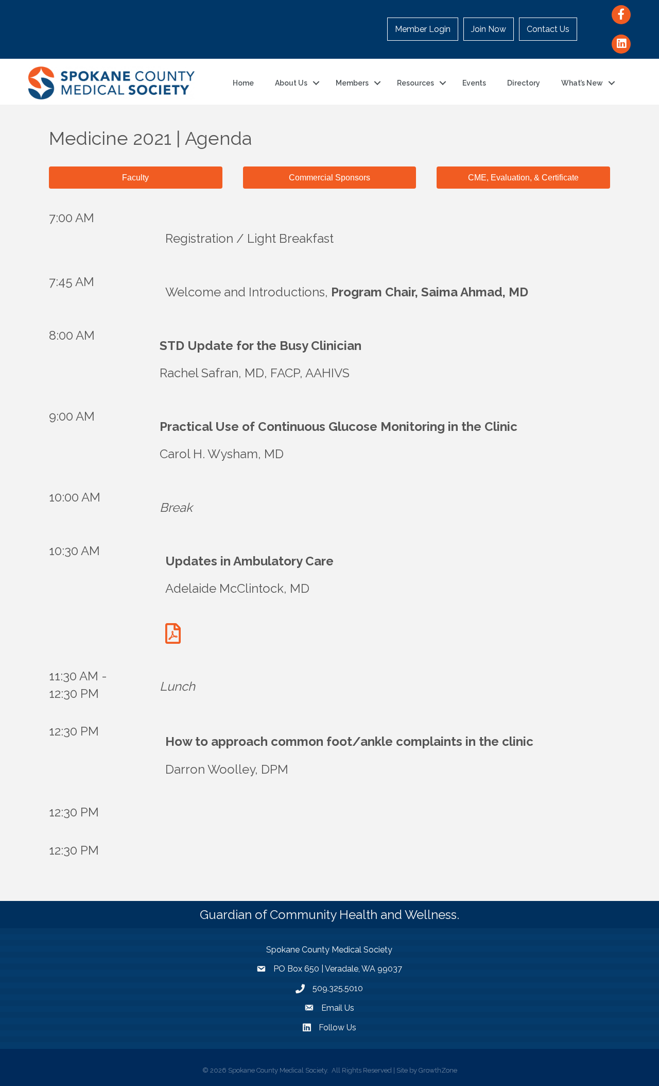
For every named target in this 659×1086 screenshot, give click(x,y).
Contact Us (548, 29)
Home (243, 83)
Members (352, 83)
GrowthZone (438, 1070)
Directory (523, 83)
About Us (291, 83)
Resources (415, 83)
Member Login (422, 29)
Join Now (488, 29)
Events (474, 83)
